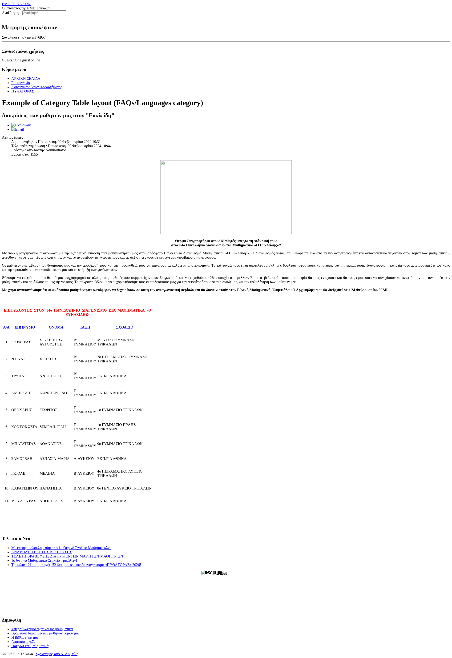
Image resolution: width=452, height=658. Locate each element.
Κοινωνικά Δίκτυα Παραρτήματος (36, 87)
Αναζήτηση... (11, 13)
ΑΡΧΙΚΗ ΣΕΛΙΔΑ (25, 78)
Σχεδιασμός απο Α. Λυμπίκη (57, 654)
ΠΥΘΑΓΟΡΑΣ (22, 91)
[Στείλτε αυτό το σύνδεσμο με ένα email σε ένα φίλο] (17, 129)
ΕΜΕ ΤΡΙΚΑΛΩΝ (16, 4)
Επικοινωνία (20, 83)
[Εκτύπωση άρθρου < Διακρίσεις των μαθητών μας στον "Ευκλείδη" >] (21, 125)
